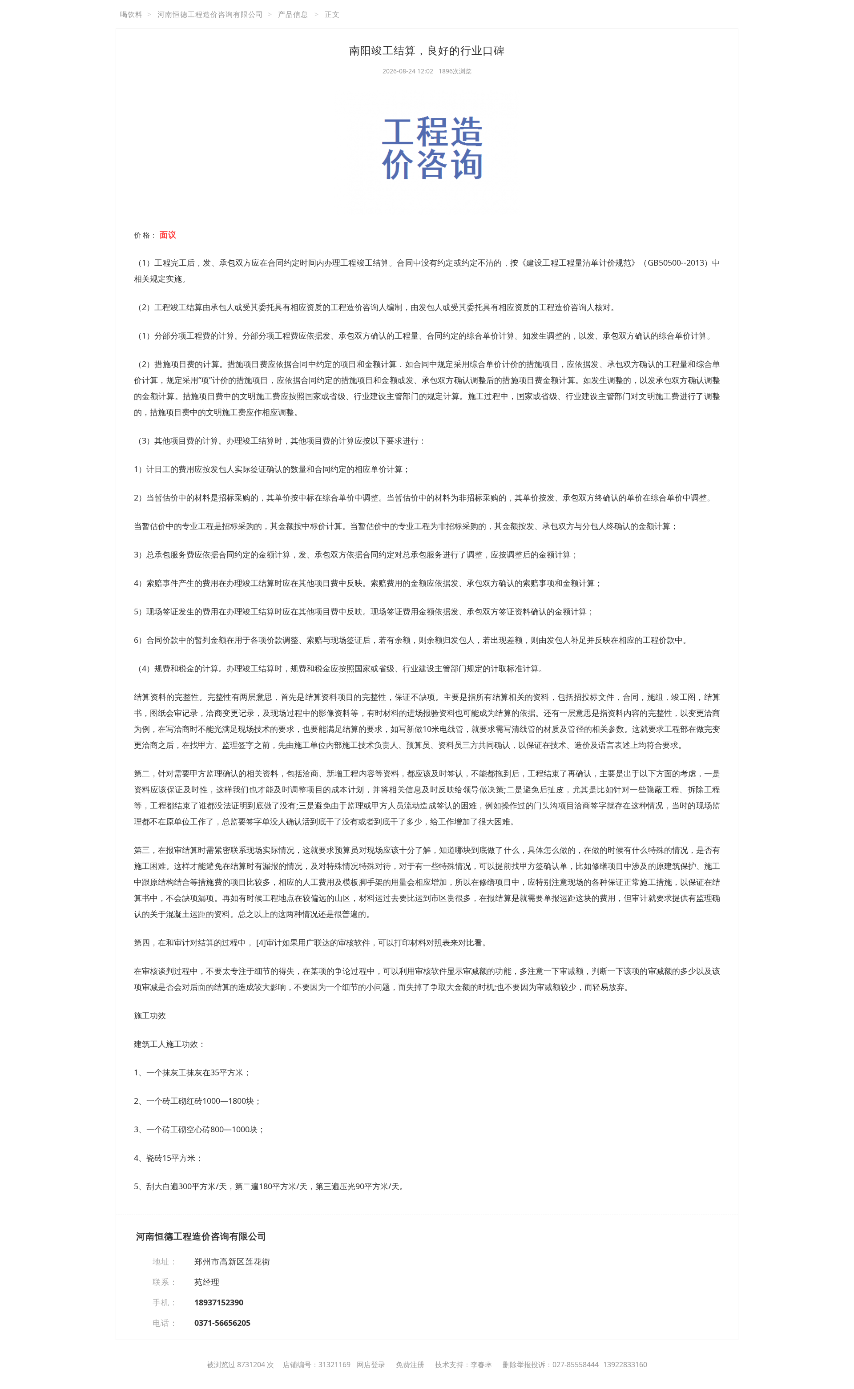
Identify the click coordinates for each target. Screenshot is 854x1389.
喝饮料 (131, 14)
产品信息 (293, 14)
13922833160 (625, 1364)
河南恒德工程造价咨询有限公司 (210, 14)
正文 (332, 14)
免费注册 (410, 1364)
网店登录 (371, 1364)
